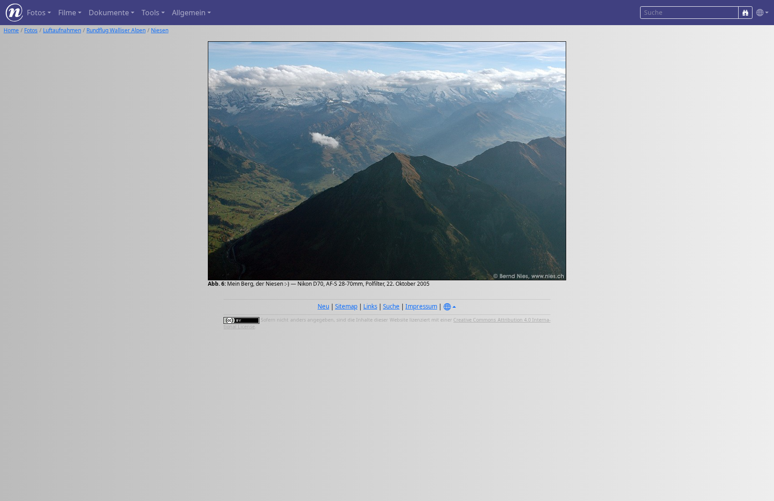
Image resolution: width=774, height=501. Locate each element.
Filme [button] (67, 12)
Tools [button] (150, 12)
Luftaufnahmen (62, 30)
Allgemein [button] (189, 12)
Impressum (421, 306)
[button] (760, 12)
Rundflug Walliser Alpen (116, 30)
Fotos (31, 30)
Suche (391, 306)
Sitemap (346, 306)
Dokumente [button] (109, 12)
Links (370, 306)
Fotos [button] (36, 12)
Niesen (159, 30)
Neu (323, 306)
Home (11, 30)
